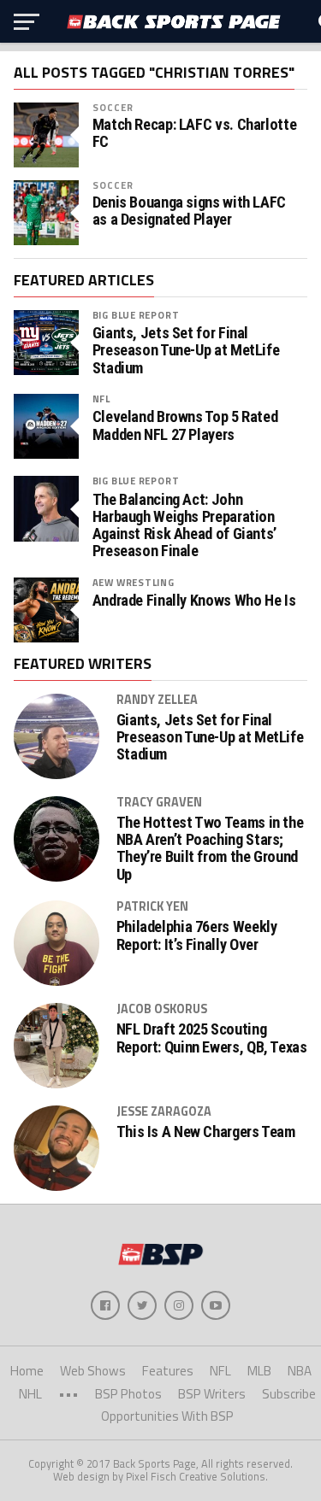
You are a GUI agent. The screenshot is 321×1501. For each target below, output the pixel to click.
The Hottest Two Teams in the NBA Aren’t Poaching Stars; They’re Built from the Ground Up (210, 848)
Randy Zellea (157, 700)
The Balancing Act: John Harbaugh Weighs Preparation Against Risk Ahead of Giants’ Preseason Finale (184, 525)
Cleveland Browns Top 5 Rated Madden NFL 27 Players (185, 425)
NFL (101, 398)
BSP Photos (128, 1394)
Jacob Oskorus (161, 1009)
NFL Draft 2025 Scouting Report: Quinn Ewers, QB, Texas (211, 1038)
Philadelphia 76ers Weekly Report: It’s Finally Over (196, 935)
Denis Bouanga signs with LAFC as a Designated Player (189, 211)
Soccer (113, 107)
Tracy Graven (159, 802)
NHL (30, 1394)
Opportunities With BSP (167, 1416)
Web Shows (93, 1371)
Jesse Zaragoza (163, 1111)
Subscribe (289, 1394)
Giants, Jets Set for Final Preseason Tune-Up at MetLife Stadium (186, 350)
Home (27, 1371)
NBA (300, 1371)
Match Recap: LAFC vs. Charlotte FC (194, 133)
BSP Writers (212, 1394)
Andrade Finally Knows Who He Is (194, 600)
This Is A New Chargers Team (205, 1131)
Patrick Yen (152, 906)
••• (68, 1394)
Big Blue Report (136, 315)
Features (167, 1371)
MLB (259, 1371)
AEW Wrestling (133, 582)
